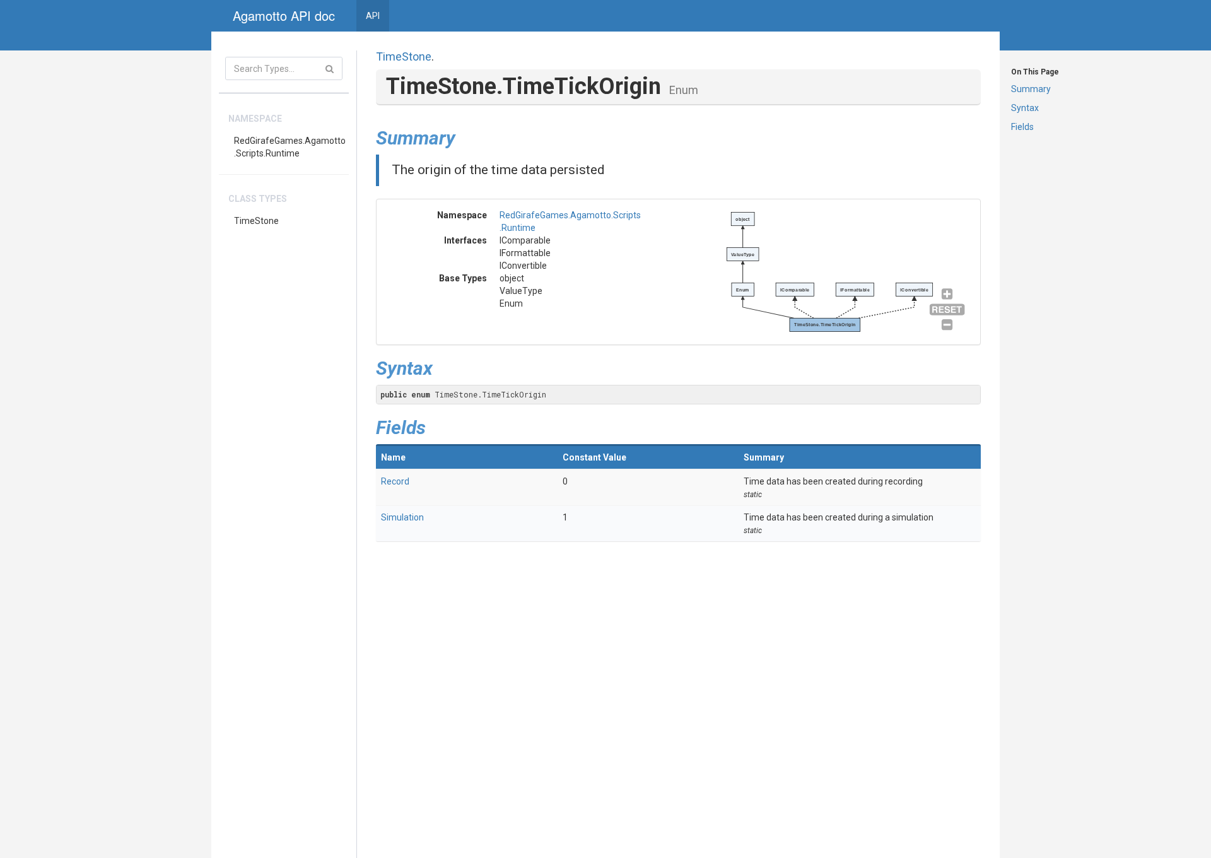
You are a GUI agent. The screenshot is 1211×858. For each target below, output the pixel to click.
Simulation (402, 517)
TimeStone (256, 221)
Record (395, 481)
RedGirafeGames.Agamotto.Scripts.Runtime (290, 147)
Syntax (1025, 108)
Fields (1022, 127)
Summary (1031, 89)
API (373, 16)
